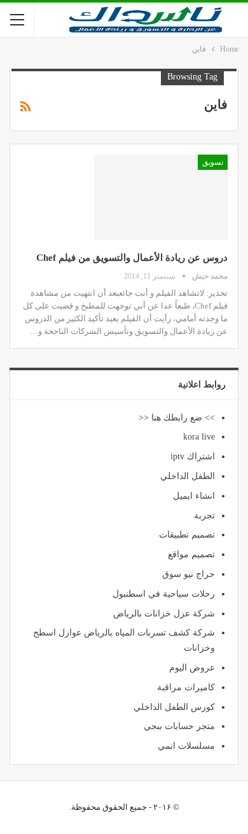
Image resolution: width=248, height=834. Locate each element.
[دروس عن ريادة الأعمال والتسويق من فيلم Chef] (161, 197)
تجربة (204, 515)
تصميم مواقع (191, 554)
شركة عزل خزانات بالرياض (164, 613)
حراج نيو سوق (188, 574)
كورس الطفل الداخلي (174, 707)
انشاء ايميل (194, 496)
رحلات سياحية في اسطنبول (164, 594)
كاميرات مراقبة (186, 687)
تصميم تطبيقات (187, 534)
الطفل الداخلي (187, 476)
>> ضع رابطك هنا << (177, 417)
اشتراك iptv (192, 456)
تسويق (212, 162)
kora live (199, 436)
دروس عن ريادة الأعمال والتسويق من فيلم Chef (132, 258)
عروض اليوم (192, 667)
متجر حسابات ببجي (179, 726)
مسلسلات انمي (186, 746)
